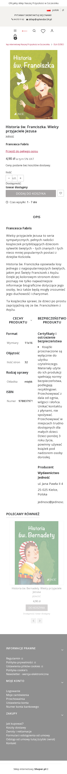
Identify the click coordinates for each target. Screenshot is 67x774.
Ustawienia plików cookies (23, 666)
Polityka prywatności (20, 662)
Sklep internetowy (29, 769)
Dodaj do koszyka (31, 193)
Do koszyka (36, 608)
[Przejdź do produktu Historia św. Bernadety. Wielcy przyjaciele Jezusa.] (36, 553)
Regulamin (13, 658)
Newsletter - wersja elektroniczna (27, 674)
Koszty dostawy (16, 727)
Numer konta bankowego (22, 706)
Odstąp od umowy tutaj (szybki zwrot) (30, 739)
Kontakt (11, 743)
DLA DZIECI (59, 44)
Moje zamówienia (17, 695)
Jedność (10, 136)
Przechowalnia (15, 699)
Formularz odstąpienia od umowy (28, 735)
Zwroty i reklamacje (19, 731)
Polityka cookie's (16, 670)
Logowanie (13, 691)
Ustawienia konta (17, 703)
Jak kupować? (15, 723)
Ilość (9, 172)
